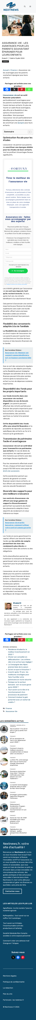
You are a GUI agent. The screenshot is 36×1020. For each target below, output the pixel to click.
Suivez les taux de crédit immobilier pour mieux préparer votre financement (18, 820)
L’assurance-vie (10, 95)
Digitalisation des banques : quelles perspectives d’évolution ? (18, 832)
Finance (5, 61)
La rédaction (8, 988)
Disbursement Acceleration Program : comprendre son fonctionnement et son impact (18, 808)
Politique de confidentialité (13, 982)
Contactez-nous (12, 891)
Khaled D (5, 58)
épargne (21, 123)
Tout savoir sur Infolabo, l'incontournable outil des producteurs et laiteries (13, 925)
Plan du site (7, 994)
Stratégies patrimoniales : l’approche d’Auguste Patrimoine (19, 796)
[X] (14, 89)
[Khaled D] (8, 609)
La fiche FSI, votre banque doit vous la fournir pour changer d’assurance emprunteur (19, 762)
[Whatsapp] (29, 89)
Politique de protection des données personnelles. (17, 284)
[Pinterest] (21, 89)
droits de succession (11, 471)
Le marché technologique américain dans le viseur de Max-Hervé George (19, 786)
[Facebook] (6, 89)
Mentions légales (9, 976)
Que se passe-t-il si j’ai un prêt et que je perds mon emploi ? (19, 730)
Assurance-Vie (11, 711)
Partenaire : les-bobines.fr (13, 1000)
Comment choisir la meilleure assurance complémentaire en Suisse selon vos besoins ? (19, 751)
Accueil (6, 70)
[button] (25, 6)
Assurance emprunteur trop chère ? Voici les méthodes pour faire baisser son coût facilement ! (18, 775)
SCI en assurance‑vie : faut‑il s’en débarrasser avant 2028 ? (18, 740)
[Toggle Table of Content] (28, 132)
